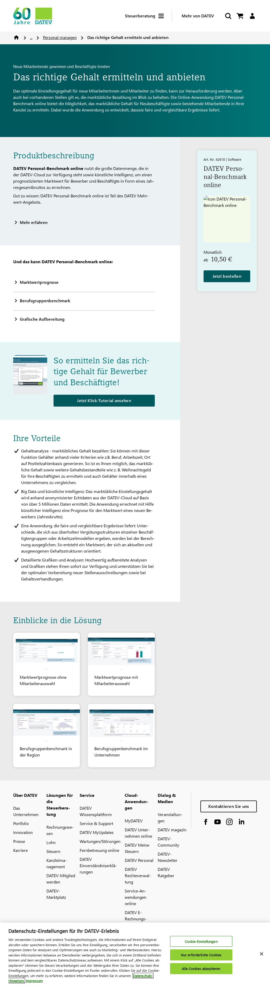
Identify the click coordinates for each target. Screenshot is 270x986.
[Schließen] (261, 954)
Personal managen (60, 37)
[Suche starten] (228, 16)
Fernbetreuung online (99, 850)
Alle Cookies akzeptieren (201, 968)
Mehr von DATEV (198, 15)
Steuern (53, 851)
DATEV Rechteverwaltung (138, 875)
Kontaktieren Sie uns (228, 806)
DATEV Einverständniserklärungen (98, 865)
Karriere (20, 850)
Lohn (51, 842)
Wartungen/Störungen (100, 841)
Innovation (23, 832)
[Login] (252, 16)
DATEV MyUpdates (97, 832)
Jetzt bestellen (227, 276)
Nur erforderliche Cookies (201, 955)
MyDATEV (134, 820)
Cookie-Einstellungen (201, 941)
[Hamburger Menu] (165, 16)
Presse (19, 841)
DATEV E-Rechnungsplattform (136, 919)
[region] (135, 954)
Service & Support (96, 823)
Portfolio (21, 823)
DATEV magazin (172, 829)
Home (16, 37)
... (31, 37)
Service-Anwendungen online (135, 897)
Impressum (34, 980)
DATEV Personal (139, 860)
